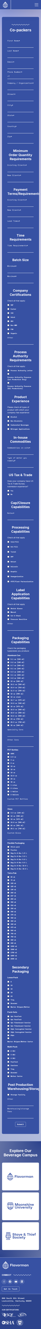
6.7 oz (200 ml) (17, 665)
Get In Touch (10, 1289)
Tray (12, 1000)
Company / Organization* (20, 83)
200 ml (13, 893)
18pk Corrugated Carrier (21, 1032)
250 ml (13, 899)
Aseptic (14, 571)
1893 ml (14, 956)
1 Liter (14, 785)
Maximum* (12, 276)
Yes (12, 491)
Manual (13, 612)
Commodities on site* (18, 447)
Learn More (9, 1184)
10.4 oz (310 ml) (18, 687)
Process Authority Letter (21, 370)
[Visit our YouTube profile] (16, 1281)
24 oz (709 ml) (17, 719)
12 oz (13, 769)
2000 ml (14, 959)
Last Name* (13, 50)
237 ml (13, 896)
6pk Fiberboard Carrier (21, 1026)
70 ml (13, 880)
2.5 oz (13, 757)
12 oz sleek (16, 697)
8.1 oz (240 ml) (17, 668)
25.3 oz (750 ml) (18, 722)
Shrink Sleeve (16, 608)
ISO (12, 313)
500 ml (13, 930)
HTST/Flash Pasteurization (22, 581)
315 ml (13, 905)
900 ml (13, 940)
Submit (20, 1124)
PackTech (14, 1062)
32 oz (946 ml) (17, 725)
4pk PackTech (16, 1016)
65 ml (13, 877)
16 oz (13, 772)
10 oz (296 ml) (17, 681)
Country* (12, 126)
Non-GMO (14, 325)
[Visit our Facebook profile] (10, 1281)
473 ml (13, 927)
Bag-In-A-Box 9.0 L (19, 862)
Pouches (14, 850)
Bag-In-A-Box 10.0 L (19, 866)
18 (11, 992)
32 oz (13, 782)
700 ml (13, 933)
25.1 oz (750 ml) (18, 828)
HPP (12, 557)
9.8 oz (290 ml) (17, 678)
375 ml (13, 915)
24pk (12, 1035)
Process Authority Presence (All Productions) (19, 387)
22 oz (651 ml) (17, 825)
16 (11, 989)
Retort (13, 562)
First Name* (13, 40)
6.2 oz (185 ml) (17, 662)
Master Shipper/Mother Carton (20, 1041)
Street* (11, 94)
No (11, 494)
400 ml (13, 921)
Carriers (14, 1065)
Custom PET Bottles (17, 799)
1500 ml (14, 949)
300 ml (13, 902)
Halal (13, 317)
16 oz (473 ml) (17, 706)
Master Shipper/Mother (20, 1007)
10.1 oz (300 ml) (18, 684)
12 (11, 985)
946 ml (13, 943)
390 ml (13, 918)
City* (10, 105)
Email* (10, 62)
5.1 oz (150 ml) (17, 659)
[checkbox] (8, 305)
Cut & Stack (16, 616)
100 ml (13, 883)
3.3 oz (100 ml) (17, 813)
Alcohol (14, 417)
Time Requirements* (17, 245)
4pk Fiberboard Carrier (21, 1023)
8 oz (12, 763)
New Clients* (14, 175)
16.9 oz (14, 776)
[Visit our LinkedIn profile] (22, 1281)
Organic (14, 333)
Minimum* (12, 266)
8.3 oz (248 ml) (17, 672)
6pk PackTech (16, 1019)
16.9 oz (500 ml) (18, 709)
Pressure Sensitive (19, 619)
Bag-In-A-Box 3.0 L (19, 856)
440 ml (13, 924)
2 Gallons (15, 795)
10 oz (13, 766)
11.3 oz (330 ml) (18, 691)
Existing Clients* (17, 165)
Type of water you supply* (17, 459)
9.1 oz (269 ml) (17, 675)
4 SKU (13, 1058)
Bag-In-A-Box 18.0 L (19, 869)
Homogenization (17, 576)
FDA (12, 329)
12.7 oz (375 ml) (18, 700)
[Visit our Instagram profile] (4, 1281)
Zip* (9, 136)
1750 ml (14, 952)
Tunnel (13, 552)
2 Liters (14, 788)
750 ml (13, 937)
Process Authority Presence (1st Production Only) (19, 378)
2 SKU (13, 1051)
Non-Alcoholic (16, 421)
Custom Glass (14, 833)
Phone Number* (14, 72)
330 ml (13, 908)
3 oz (12, 760)
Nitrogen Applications (20, 429)
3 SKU (13, 1055)
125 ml (13, 886)
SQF (12, 305)
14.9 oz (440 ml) (18, 703)
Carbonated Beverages (20, 425)
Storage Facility (18, 1095)
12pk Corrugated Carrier (21, 1029)
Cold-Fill (15, 542)
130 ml (13, 889)
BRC (12, 321)
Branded (14, 1003)
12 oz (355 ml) (17, 694)
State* (10, 115)
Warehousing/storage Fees (18, 1110)
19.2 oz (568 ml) (18, 716)
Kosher (13, 309)
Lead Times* (13, 221)
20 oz (13, 779)
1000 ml (14, 946)
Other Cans (13, 739)
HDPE (12, 754)
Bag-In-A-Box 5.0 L (19, 859)
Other (10, 337)
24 (11, 996)
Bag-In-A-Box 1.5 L (19, 853)
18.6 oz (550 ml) (18, 713)
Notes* (10, 513)
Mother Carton (16, 1076)
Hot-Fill (14, 547)
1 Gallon (14, 791)
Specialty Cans (15, 729)
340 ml (13, 912)
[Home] (5, 4)
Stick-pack (15, 847)
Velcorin (14, 567)
